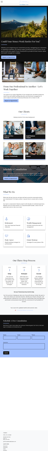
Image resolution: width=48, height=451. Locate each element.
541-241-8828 (8, 434)
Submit (6, 353)
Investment (5, 447)
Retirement (5, 446)
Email (18, 335)
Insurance (5, 450)
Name (4, 335)
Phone (33, 335)
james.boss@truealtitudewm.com (9, 441)
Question (5, 342)
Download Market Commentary (25, 310)
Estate (4, 448)
